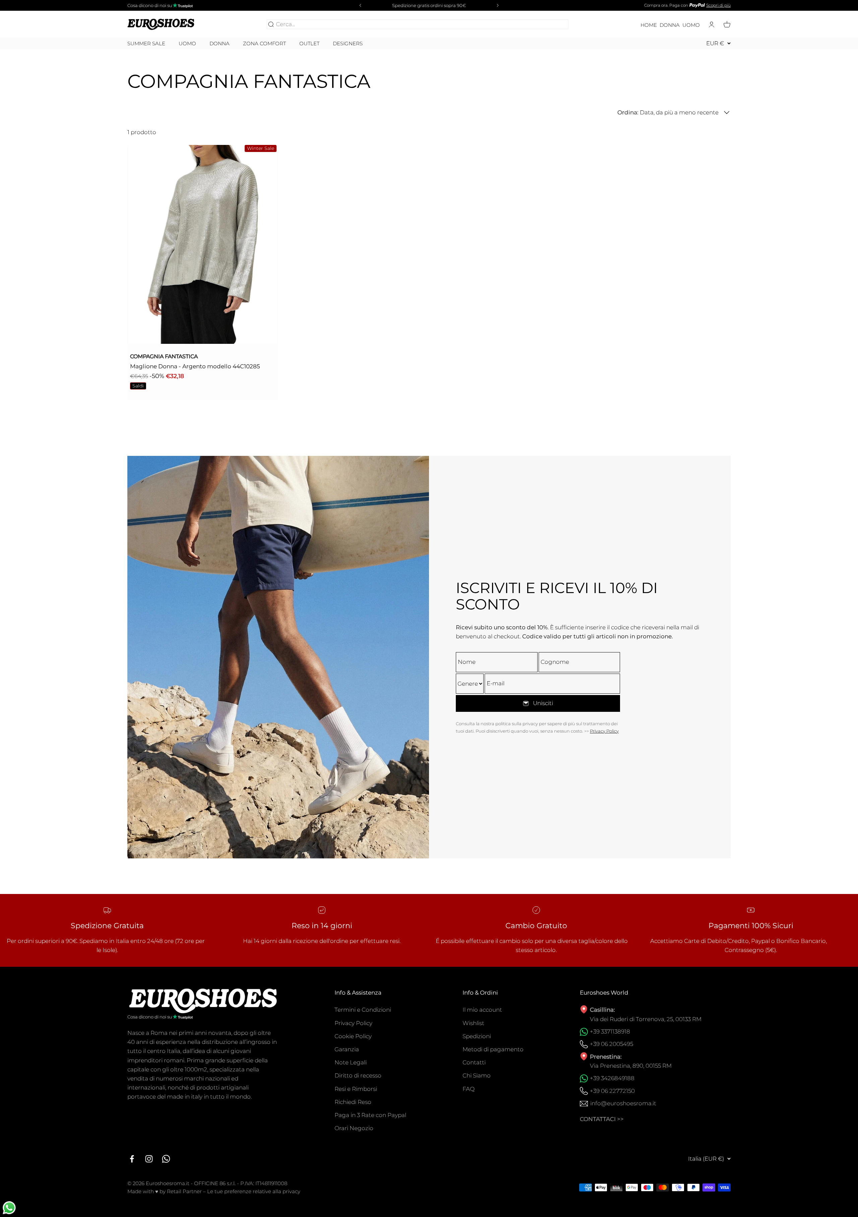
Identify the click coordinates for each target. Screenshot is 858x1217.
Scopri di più (718, 5)
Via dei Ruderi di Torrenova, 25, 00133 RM (645, 1019)
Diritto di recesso (357, 1075)
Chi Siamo (477, 1075)
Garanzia (346, 1049)
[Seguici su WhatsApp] (166, 1158)
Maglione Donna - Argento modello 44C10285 (195, 366)
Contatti (474, 1062)
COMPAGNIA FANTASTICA (164, 356)
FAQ (469, 1089)
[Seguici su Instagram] (149, 1158)
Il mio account (482, 1009)
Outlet (309, 43)
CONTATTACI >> (602, 1119)
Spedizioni (477, 1036)
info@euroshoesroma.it (623, 1103)
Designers (348, 43)
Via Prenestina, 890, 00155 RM (631, 1065)
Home (648, 25)
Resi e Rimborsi (355, 1089)
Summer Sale (146, 43)
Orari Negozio (353, 1128)
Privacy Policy (604, 731)
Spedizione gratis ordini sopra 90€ (429, 5)
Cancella (555, 24)
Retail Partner (184, 1191)
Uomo (691, 25)
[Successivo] (499, 5)
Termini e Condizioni (362, 1009)
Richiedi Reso (352, 1102)
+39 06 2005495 (611, 1044)
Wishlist (473, 1023)
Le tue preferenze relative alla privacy (253, 1191)
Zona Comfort (264, 43)
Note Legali (350, 1062)
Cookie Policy (353, 1036)
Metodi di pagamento (493, 1049)
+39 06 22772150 (612, 1091)
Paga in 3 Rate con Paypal (370, 1115)
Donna (670, 25)
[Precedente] (359, 5)
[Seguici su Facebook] (131, 1158)
